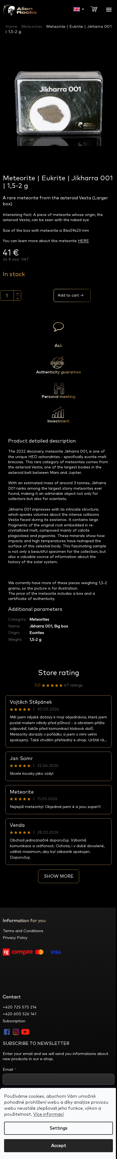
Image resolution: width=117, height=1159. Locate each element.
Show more (58, 876)
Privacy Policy (15, 938)
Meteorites (39, 619)
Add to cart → (71, 295)
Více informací (48, 1114)
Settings (58, 1128)
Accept (58, 1145)
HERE (83, 241)
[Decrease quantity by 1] (17, 298)
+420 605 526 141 (19, 1014)
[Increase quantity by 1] (17, 293)
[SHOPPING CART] (96, 8)
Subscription (14, 1021)
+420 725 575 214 (19, 1007)
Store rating (58, 672)
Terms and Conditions (23, 931)
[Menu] (108, 9)
